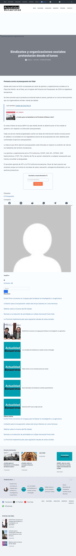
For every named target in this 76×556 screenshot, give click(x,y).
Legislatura (18, 1)
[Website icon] (4, 280)
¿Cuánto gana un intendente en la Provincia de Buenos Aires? (11, 464)
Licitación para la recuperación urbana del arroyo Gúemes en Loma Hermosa (30, 304)
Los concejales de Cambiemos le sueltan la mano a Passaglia (38, 350)
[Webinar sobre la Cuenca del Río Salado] (4, 544)
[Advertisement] (38, 23)
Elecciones (10, 1)
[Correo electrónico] (66, 203)
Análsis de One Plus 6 (23, 106)
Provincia (31, 1)
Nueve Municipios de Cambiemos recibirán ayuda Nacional (37, 388)
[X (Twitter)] (21, 203)
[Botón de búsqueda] (6, 291)
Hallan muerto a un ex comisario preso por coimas (35, 369)
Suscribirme (38, 184)
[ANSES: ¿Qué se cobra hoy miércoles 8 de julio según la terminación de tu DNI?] (64, 456)
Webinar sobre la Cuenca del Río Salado (18, 309)
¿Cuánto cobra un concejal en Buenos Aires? (27, 464)
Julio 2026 (42, 453)
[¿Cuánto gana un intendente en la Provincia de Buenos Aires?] (11, 456)
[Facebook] (9, 203)
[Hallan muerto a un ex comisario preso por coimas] (12, 369)
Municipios (24, 1)
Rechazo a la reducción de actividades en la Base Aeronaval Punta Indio (29, 314)
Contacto (42, 2)
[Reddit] (32, 203)
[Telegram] (55, 203)
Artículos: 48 (8, 283)
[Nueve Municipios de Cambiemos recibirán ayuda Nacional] (12, 388)
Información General (45, 59)
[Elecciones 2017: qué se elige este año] (12, 407)
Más (36, 1)
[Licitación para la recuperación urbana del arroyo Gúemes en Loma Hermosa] (4, 534)
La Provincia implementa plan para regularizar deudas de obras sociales (29, 319)
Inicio (5, 1)
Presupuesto (9, 196)
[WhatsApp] (43, 203)
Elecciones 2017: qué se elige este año (32, 406)
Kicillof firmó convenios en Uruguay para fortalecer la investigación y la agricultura (33, 298)
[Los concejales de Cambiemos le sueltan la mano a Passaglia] (12, 350)
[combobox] (17, 288)
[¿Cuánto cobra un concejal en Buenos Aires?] (29, 456)
